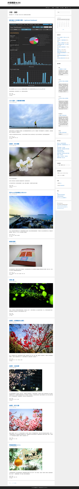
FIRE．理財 (61, 7)
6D (10, 273)
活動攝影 (20, 273)
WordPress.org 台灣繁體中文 (61, 197)
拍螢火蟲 (11, 280)
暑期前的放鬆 (59, 51)
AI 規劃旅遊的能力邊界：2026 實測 (62, 44)
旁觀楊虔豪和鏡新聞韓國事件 (61, 55)
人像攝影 (13, 273)
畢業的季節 (12, 241)
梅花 (14, 186)
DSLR (11, 94)
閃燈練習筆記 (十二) (14, 445)
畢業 (22, 273)
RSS (60, 183)
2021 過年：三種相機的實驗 (17, 100)
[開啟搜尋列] (70, 7)
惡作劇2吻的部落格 (60, 150)
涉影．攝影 (11, 93)
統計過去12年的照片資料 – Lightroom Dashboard (23, 20)
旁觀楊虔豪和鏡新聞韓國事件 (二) (62, 52)
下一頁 (14, 483)
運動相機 (18, 235)
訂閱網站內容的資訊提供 (61, 194)
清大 (15, 186)
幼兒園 (17, 273)
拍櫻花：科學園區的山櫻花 (16, 320)
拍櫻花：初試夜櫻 (14, 366)
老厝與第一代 (59, 49)
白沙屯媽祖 (57, 7)
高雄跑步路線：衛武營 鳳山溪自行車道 (63, 153)
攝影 (14, 94)
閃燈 (24, 273)
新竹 (12, 186)
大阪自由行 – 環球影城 (60, 42)
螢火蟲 (13, 314)
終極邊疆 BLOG (14, 3)
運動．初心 (66, 7)
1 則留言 (11, 138)
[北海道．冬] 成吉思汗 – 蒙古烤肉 (62, 156)
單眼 (12, 94)
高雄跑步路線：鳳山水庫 (61, 157)
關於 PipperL (47, 7)
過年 (17, 137)
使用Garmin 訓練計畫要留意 (61, 143)
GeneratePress (45, 487)
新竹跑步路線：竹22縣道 (61, 147)
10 (57, 23)
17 (57, 24)
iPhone (11, 235)
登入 (58, 193)
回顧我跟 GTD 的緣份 (63, 69)
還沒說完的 (62, 185)
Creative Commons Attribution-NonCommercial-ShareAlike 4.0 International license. (62, 207)
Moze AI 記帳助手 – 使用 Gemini (62, 37)
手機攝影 (13, 137)
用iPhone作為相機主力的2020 (17, 192)
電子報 (53, 7)
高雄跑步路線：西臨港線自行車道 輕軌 (63, 148)
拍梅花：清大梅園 (14, 144)
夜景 (10, 399)
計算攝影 (15, 235)
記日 (14, 136)
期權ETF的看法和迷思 (63, 115)
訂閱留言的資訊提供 (60, 196)
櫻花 (15, 399)
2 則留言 (11, 236)
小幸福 (15, 273)
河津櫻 (18, 399)
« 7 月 (63, 29)
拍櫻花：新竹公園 (14, 405)
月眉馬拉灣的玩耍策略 (60, 151)
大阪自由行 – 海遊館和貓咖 (61, 40)
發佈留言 (11, 95)
